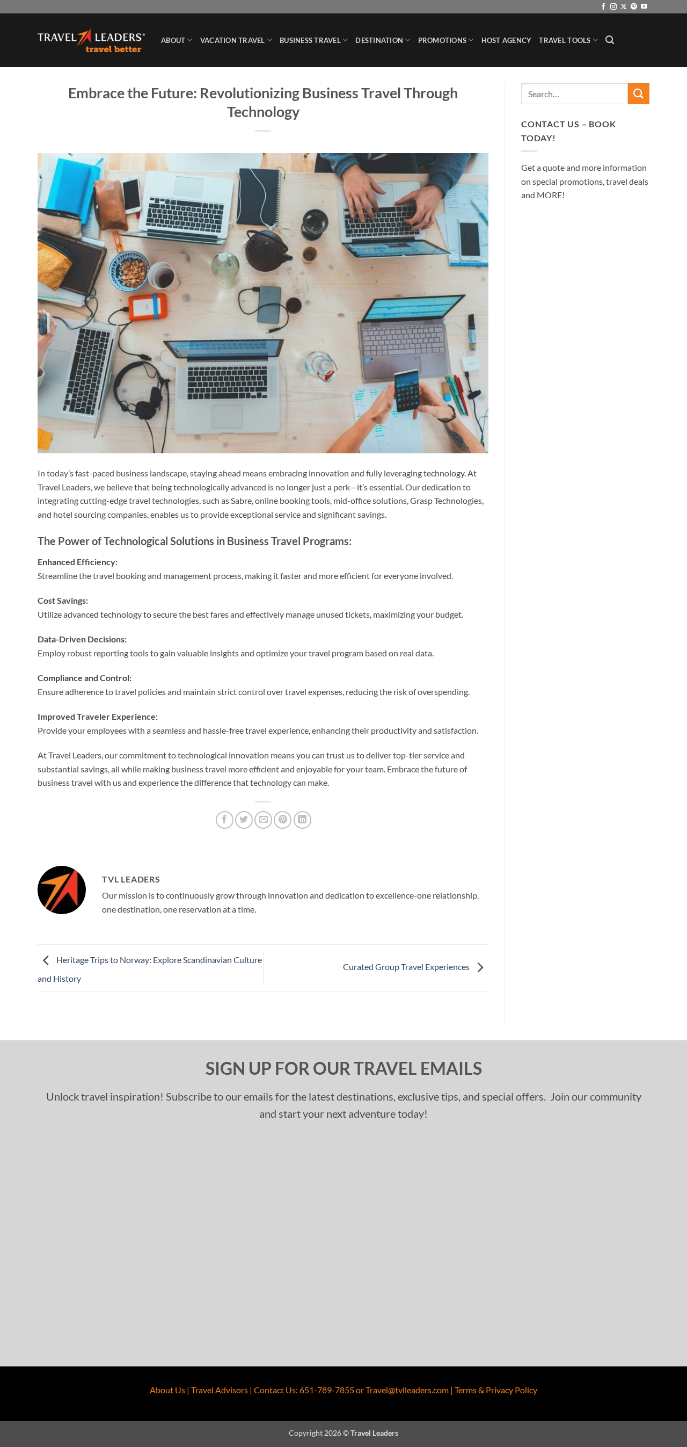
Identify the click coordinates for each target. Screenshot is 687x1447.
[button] (609, 40)
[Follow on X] (623, 7)
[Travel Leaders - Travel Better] (91, 40)
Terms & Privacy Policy (496, 1390)
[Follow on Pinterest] (634, 7)
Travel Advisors (219, 1390)
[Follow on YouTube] (644, 7)
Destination (379, 40)
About (173, 40)
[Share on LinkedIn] (302, 820)
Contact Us (275, 1390)
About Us (167, 1390)
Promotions (442, 40)
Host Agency (506, 40)
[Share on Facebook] (224, 820)
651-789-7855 (326, 1390)
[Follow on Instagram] (613, 7)
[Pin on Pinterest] (282, 820)
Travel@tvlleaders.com (407, 1390)
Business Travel (310, 40)
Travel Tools (564, 40)
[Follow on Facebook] (603, 7)
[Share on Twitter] (244, 820)
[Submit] (638, 93)
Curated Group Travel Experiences (407, 966)
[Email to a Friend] (263, 820)
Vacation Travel (232, 40)
